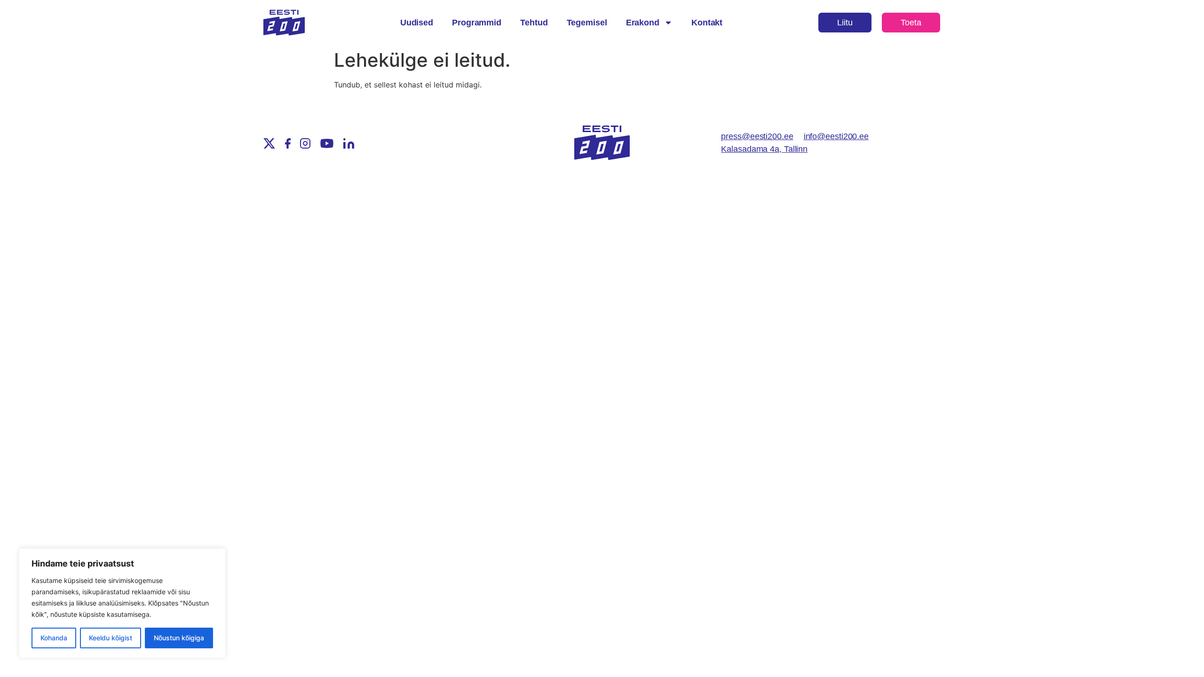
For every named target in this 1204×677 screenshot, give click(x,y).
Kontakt (706, 22)
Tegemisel (587, 22)
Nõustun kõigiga (179, 638)
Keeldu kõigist (110, 638)
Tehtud (533, 22)
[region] (122, 603)
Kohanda (53, 638)
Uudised (416, 22)
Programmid (476, 22)
